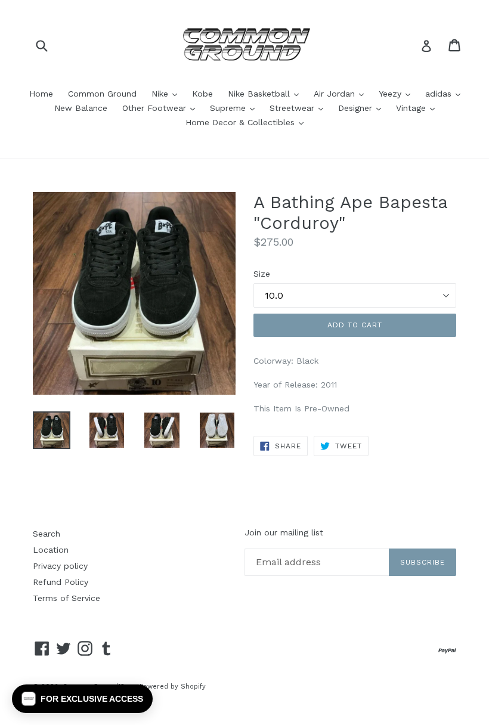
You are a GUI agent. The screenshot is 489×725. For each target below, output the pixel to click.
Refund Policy (60, 582)
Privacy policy (60, 566)
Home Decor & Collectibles (247, 122)
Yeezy (397, 93)
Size (261, 273)
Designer (362, 108)
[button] (82, 698)
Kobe (202, 93)
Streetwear (299, 108)
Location (51, 549)
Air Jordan (342, 93)
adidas (445, 93)
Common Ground (102, 93)
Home (41, 93)
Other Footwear (161, 108)
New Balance (80, 108)
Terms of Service (66, 598)
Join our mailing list (283, 532)
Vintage (418, 108)
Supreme (235, 108)
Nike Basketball (266, 93)
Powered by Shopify (173, 686)
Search (46, 533)
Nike (167, 93)
